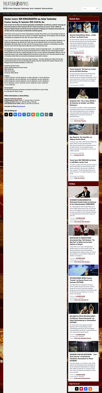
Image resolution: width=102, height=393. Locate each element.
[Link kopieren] (51, 114)
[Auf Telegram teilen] (42, 114)
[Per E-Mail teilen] (46, 114)
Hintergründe (17, 8)
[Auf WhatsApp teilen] (37, 114)
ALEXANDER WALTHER (80, 218)
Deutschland (76, 53)
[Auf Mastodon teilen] (19, 114)
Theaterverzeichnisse (47, 8)
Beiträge (5, 8)
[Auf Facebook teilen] (24, 114)
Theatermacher (25, 8)
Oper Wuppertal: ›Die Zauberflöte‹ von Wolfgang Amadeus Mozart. (81, 138)
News (15, 98)
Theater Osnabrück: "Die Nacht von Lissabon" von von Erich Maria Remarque (83, 70)
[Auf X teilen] (6, 114)
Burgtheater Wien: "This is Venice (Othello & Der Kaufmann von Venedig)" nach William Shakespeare (83, 103)
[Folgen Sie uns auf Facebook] (86, 389)
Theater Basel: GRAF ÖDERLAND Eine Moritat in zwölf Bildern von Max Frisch (83, 161)
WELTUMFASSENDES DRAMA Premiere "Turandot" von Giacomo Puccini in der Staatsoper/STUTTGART (81, 280)
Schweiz (12, 98)
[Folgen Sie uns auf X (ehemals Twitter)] (77, 389)
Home (4, 13)
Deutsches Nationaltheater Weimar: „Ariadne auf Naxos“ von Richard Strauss (83, 36)
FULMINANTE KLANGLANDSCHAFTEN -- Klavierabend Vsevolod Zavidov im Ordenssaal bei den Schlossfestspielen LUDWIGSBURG (83, 202)
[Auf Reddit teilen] (33, 114)
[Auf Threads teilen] (10, 114)
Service (32, 8)
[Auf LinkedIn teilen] (28, 114)
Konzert (76, 221)
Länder (83, 221)
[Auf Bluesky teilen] (15, 114)
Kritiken (10, 8)
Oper (83, 53)
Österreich (76, 121)
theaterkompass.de (21, 106)
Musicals (88, 378)
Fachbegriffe (37, 8)
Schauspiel (19, 98)
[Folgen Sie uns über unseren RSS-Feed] (90, 389)
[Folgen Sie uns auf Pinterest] (81, 389)
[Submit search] (97, 8)
